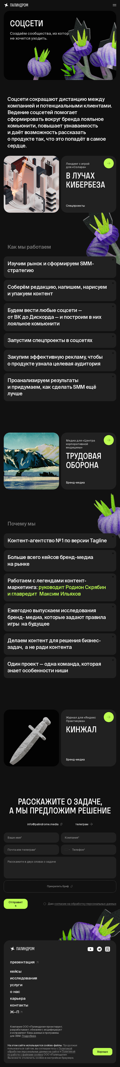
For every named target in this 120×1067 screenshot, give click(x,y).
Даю (82, 903)
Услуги (16, 985)
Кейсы (16, 971)
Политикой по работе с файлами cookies (41, 1053)
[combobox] (66, 850)
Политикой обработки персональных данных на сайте (40, 1050)
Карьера (17, 998)
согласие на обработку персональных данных (85, 903)
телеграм (81, 824)
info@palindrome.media (42, 824)
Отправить (16, 904)
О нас (15, 992)
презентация (22, 962)
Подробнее (29, 1035)
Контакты (19, 1005)
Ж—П (14, 1012)
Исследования (23, 978)
